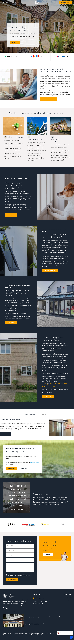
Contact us (15, 43)
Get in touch (11, 322)
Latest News (68, 603)
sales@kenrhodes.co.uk (39, 598)
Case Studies (23, 468)
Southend (52, 386)
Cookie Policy (17, 635)
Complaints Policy (26, 635)
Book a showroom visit (48, 99)
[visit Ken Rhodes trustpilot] (12, 58)
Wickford (44, 383)
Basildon (51, 383)
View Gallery (11, 468)
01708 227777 (37, 597)
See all (13, 612)
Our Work (69, 601)
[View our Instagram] (7, 608)
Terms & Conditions (7, 635)
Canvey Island (57, 383)
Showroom (68, 599)
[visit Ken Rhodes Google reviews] (37, 58)
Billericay (62, 385)
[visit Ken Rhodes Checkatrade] (62, 58)
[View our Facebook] (4, 608)
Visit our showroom (50, 270)
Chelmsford (45, 386)
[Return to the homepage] (37, 2)
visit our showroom (34, 462)
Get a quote (11, 215)
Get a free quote (65, 2)
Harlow (56, 385)
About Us (69, 597)
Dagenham (50, 385)
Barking (65, 383)
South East (60, 381)
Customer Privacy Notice (38, 635)
